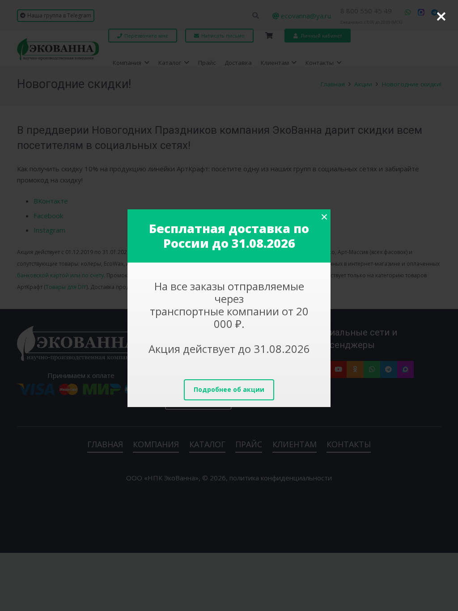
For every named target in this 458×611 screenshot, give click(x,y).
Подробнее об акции (229, 389)
